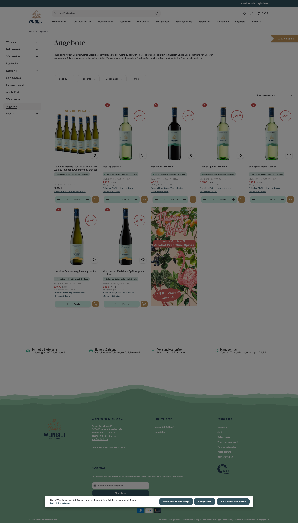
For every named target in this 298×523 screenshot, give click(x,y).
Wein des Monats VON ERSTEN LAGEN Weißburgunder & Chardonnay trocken (76, 168)
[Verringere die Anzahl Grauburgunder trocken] (204, 199)
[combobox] (103, 13)
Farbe (135, 78)
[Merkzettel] (244, 13)
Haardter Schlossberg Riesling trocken (75, 271)
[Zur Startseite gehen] (36, 17)
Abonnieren (120, 493)
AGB (219, 431)
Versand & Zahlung (164, 427)
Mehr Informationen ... (61, 503)
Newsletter (160, 431)
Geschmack (112, 78)
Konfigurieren (205, 501)
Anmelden (245, 3)
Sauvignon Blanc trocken (262, 166)
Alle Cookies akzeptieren (233, 501)
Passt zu (62, 78)
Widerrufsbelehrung (227, 441)
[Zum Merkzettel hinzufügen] (94, 155)
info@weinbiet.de (100, 439)
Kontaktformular (117, 447)
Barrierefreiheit (225, 456)
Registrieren (262, 3)
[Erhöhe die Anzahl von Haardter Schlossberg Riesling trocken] (87, 304)
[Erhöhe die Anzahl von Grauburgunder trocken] (233, 199)
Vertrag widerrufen (227, 446)
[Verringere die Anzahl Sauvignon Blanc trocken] (253, 199)
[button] (284, 38)
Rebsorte (86, 78)
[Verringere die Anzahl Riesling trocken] (107, 199)
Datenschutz (223, 436)
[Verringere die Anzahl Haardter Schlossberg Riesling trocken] (58, 304)
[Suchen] (157, 13)
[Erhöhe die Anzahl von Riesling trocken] (136, 199)
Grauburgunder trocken (213, 166)
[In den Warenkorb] (95, 199)
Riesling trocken (112, 166)
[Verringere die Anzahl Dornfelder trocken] (156, 199)
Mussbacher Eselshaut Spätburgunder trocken (124, 273)
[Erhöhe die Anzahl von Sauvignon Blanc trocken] (282, 199)
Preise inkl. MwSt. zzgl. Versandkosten (70, 191)
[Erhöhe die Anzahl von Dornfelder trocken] (184, 199)
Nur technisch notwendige (176, 501)
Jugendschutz (224, 451)
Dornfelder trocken (162, 166)
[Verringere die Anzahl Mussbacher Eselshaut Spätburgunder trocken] (107, 304)
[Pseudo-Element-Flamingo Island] (174, 257)
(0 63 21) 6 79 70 (108, 432)
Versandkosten (207, 519)
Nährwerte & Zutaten (111, 191)
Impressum (223, 427)
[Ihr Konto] (251, 13)
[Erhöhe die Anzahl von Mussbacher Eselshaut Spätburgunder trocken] (136, 304)
